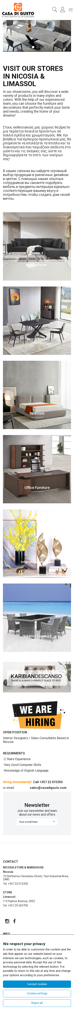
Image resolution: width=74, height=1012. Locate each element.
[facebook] (14, 922)
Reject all (37, 1002)
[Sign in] (61, 11)
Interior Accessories (37, 562)
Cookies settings (37, 993)
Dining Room (37, 339)
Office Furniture (37, 488)
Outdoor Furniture (37, 636)
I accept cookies (37, 984)
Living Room (37, 265)
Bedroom (37, 413)
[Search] (53, 10)
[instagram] (7, 922)
